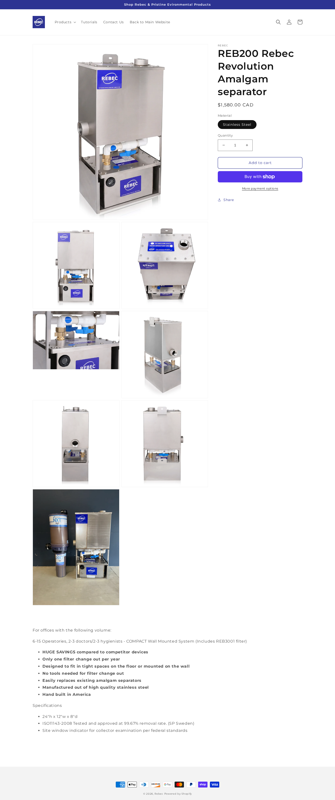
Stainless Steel (237, 124)
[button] (65, 22)
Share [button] (228, 200)
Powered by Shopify (178, 793)
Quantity (225, 135)
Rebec (159, 793)
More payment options (260, 188)
